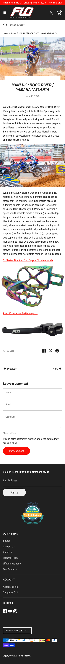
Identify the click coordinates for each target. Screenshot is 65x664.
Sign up (14, 492)
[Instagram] (15, 611)
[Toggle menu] (5, 13)
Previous (11, 369)
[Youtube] (10, 611)
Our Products (10, 569)
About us (7, 552)
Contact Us (9, 546)
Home (5, 33)
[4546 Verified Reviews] (32, 525)
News (13, 33)
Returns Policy (10, 558)
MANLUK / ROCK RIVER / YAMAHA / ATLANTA (38, 33)
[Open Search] (5, 24)
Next (55, 369)
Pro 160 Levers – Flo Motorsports (20, 313)
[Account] (51, 12)
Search (6, 541)
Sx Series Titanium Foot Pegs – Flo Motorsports (28, 260)
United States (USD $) (15, 630)
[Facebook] (5, 611)
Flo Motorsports (24, 655)
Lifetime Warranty (12, 563)
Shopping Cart (10, 592)
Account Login (10, 587)
